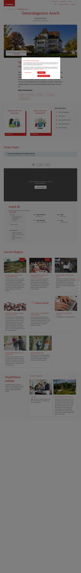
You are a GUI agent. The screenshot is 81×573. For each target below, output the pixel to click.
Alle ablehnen (41, 72)
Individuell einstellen (28, 72)
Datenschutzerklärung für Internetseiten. (37, 69)
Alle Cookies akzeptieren (44, 75)
